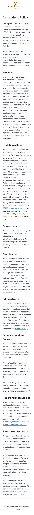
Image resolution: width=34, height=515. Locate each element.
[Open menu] (30, 5)
